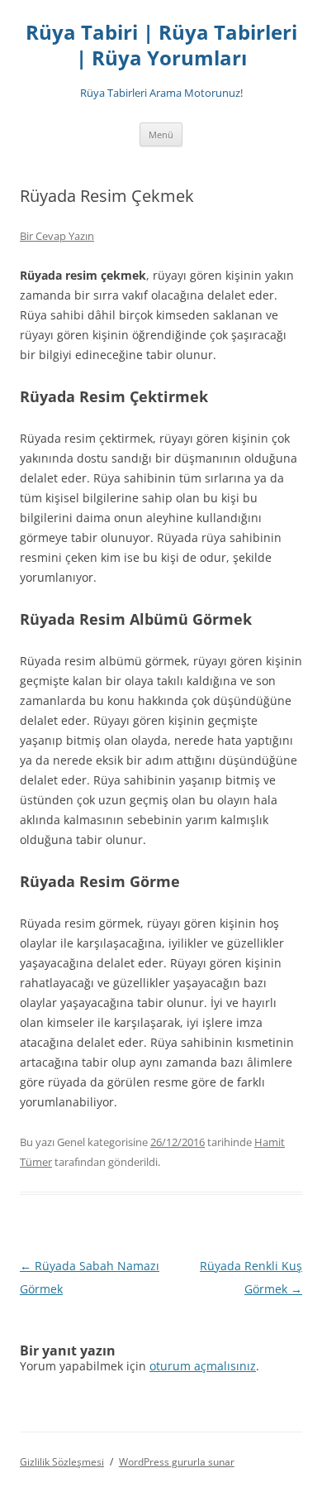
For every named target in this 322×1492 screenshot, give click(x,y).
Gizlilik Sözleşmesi (62, 1462)
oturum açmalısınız (202, 1366)
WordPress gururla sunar (176, 1462)
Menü (161, 134)
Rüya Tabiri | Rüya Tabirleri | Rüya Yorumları (161, 45)
